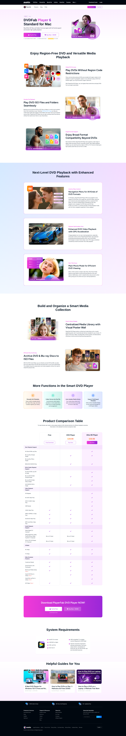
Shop (25, 714)
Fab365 (25, 716)
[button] (91, 7)
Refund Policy (68, 727)
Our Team (57, 714)
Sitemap (80, 727)
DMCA (42, 727)
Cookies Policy (75, 727)
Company (57, 716)
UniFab (56, 2)
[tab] (26, 16)
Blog (41, 7)
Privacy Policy (54, 727)
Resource (42, 714)
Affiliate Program (58, 718)
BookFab (62, 2)
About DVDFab (58, 712)
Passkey (68, 2)
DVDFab (35, 2)
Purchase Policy (61, 727)
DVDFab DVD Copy (46, 111)
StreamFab (42, 2)
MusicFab (49, 2)
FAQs (46, 7)
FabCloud (26, 718)
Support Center (43, 712)
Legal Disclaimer (36, 727)
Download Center (93, 2)
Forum (41, 718)
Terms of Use (47, 727)
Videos (41, 716)
